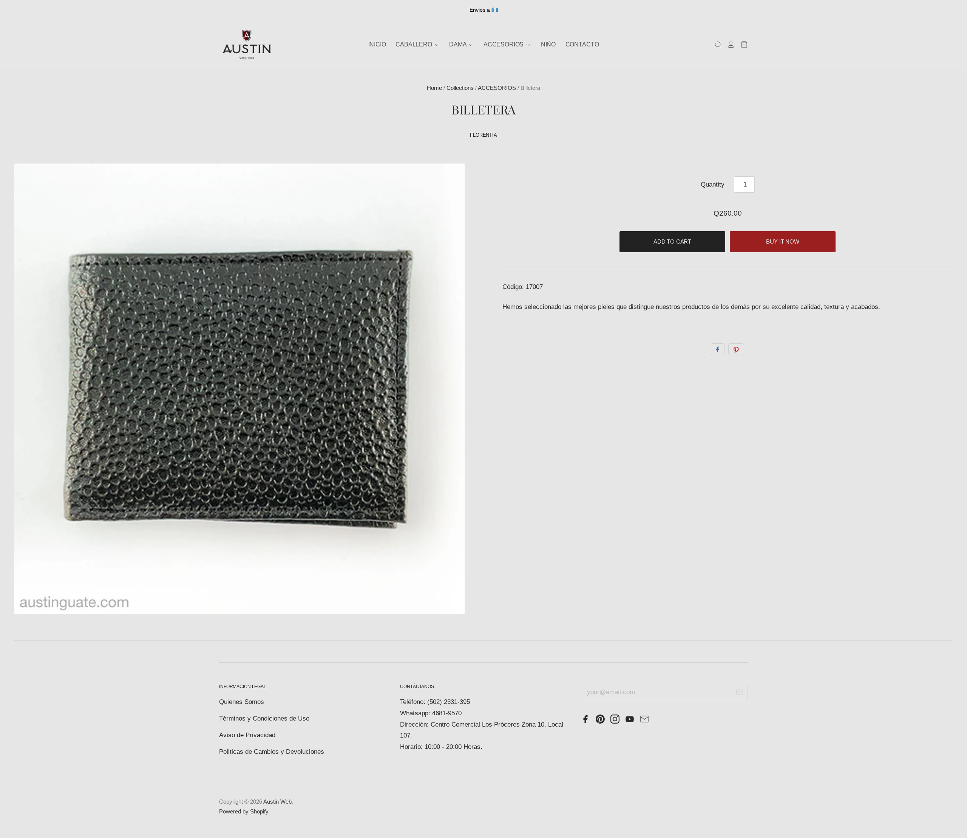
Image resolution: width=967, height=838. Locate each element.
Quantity (712, 184)
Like (717, 349)
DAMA (458, 44)
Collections (460, 88)
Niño (548, 44)
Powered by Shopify (243, 812)
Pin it (736, 349)
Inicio (377, 44)
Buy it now (782, 242)
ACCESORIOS (497, 88)
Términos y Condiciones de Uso (264, 718)
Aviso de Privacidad (247, 735)
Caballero (414, 44)
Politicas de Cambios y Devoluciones (271, 751)
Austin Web (277, 802)
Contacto (582, 44)
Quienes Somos (241, 701)
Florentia (483, 135)
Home (434, 88)
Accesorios (504, 44)
